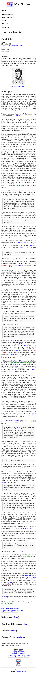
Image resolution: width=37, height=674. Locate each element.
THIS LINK (16, 116)
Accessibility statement (18, 653)
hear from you (21, 671)
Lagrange (22, 247)
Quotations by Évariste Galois (10, 608)
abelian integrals (27, 363)
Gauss (26, 575)
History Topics (8, 17)
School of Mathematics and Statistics (19, 655)
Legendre (32, 245)
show (15, 617)
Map (4, 20)
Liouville (9, 582)
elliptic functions (14, 363)
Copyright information (18, 652)
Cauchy (20, 265)
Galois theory (9, 603)
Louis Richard (21, 242)
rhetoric (16, 185)
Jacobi (22, 361)
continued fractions (17, 260)
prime (27, 591)
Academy (21, 368)
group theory (28, 556)
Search (5, 27)
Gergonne (4, 403)
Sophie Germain (14, 420)
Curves (5, 24)
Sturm (16, 364)
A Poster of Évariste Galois (9, 612)
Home (4, 11)
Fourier (16, 350)
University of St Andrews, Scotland (18, 657)
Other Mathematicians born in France (12, 610)
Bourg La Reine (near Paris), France (12, 46)
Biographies (7, 14)
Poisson (33, 413)
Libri (16, 422)
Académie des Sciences (9, 265)
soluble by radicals (15, 349)
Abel (18, 344)
